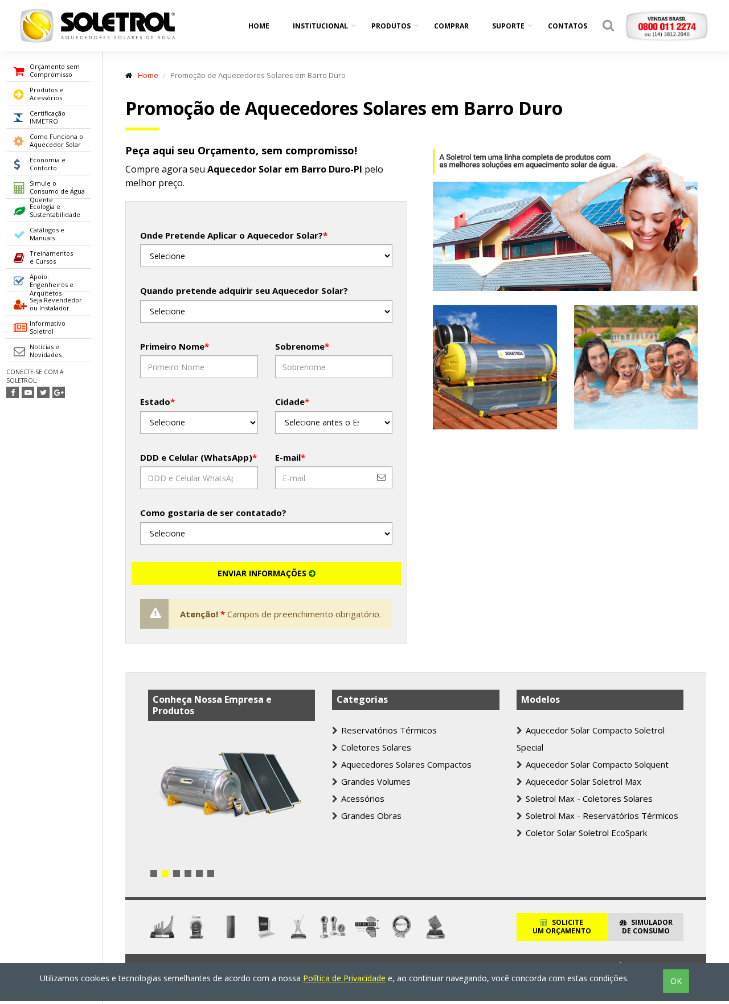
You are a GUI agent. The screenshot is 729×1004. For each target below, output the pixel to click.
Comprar (451, 26)
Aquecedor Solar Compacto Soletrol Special (591, 738)
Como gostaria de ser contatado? (213, 512)
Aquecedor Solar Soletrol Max (582, 781)
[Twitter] (43, 392)
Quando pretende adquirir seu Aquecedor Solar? (244, 290)
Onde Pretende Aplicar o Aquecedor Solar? (233, 235)
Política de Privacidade (344, 978)
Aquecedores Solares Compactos (405, 764)
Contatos (567, 26)
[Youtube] (28, 392)
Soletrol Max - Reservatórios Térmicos (600, 815)
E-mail (290, 457)
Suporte (508, 26)
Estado (157, 401)
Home (258, 26)
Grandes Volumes (375, 781)
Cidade (292, 401)
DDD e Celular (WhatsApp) (198, 457)
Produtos (391, 26)
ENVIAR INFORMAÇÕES (263, 573)
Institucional (320, 26)
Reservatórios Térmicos (388, 730)
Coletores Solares (375, 747)
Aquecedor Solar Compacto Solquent (596, 764)
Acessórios (361, 798)
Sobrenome (302, 346)
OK (676, 981)
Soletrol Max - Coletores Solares (588, 798)
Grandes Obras (370, 815)
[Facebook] (12, 392)
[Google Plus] (58, 392)
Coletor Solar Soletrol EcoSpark (585, 832)
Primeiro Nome (174, 346)
